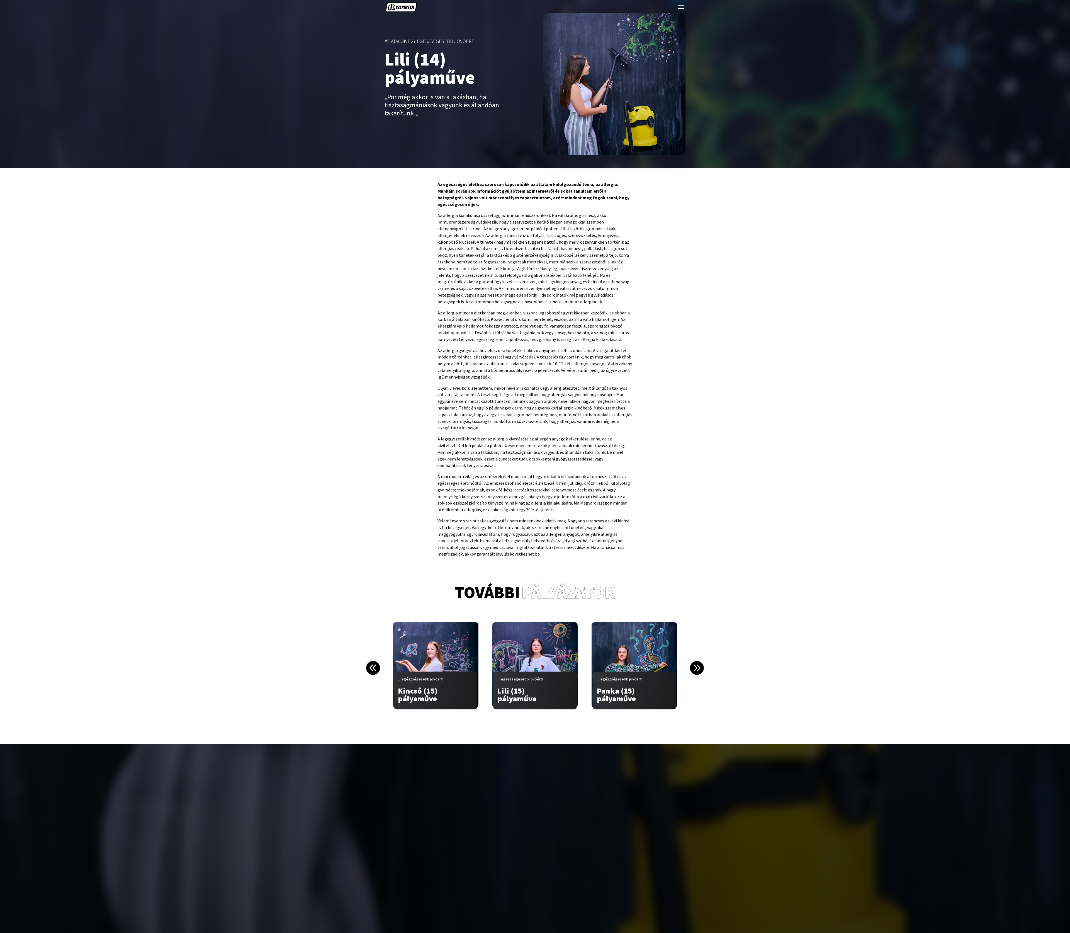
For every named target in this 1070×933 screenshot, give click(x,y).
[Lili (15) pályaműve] (535, 665)
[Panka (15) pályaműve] (634, 665)
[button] (697, 668)
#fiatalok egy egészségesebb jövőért (429, 41)
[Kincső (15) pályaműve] (435, 665)
